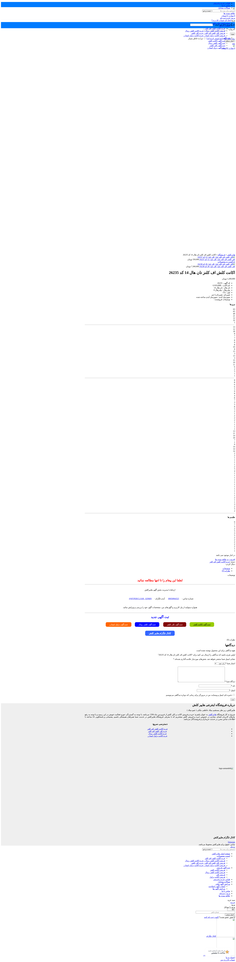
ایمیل (232, 690)
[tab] (157, 568)
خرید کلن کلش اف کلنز (157, 731)
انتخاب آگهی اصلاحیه (217, 886)
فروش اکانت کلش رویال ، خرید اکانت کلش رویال (205, 861)
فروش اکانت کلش (217, 870)
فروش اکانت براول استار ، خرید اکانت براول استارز (204, 865)
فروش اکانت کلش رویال (215, 872)
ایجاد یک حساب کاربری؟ (221, 20)
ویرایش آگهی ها (219, 889)
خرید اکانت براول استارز (157, 736)
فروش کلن (220, 875)
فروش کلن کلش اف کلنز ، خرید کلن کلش (208, 863)
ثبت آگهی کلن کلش (175, 624)
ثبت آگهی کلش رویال (147, 624)
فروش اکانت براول (217, 877)
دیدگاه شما (230, 681)
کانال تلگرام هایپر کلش (160, 633)
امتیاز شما (230, 663)
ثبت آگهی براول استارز (118, 624)
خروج (232, 902)
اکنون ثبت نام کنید (211, 917)
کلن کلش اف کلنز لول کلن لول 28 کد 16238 (217, 266)
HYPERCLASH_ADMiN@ (140, 599)
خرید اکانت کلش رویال (157, 734)
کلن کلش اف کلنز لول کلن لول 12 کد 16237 (217, 259)
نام (233, 686)
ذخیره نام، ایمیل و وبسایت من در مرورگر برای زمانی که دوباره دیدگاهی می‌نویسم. (199, 695)
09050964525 (173, 599)
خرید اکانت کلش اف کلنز (220, 562)
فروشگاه (221, 255)
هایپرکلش (231, 255)
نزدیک (232, 847)
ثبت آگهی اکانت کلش (201, 624)
